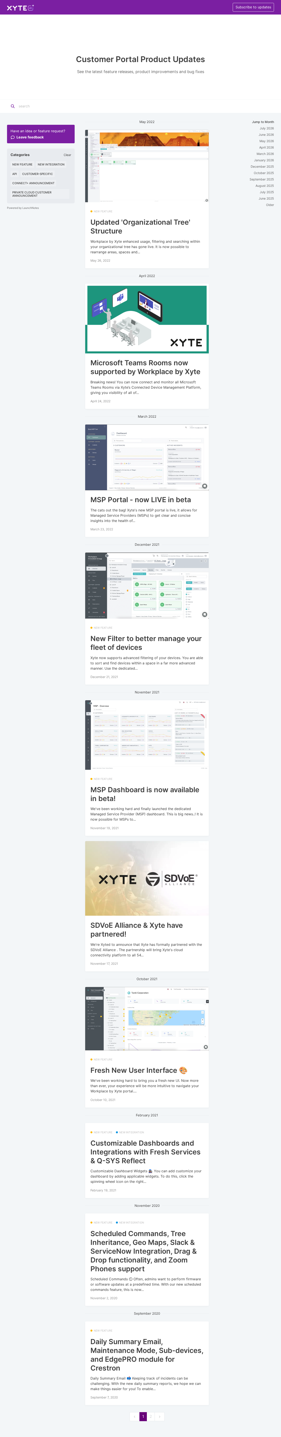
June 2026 (266, 134)
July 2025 (267, 192)
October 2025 (264, 173)
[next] (160, 1416)
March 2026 (265, 154)
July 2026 (267, 128)
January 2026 (264, 160)
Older (270, 205)
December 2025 (262, 166)
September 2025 (262, 179)
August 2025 (265, 185)
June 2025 (266, 198)
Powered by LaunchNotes (23, 207)
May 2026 (266, 141)
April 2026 (266, 147)
